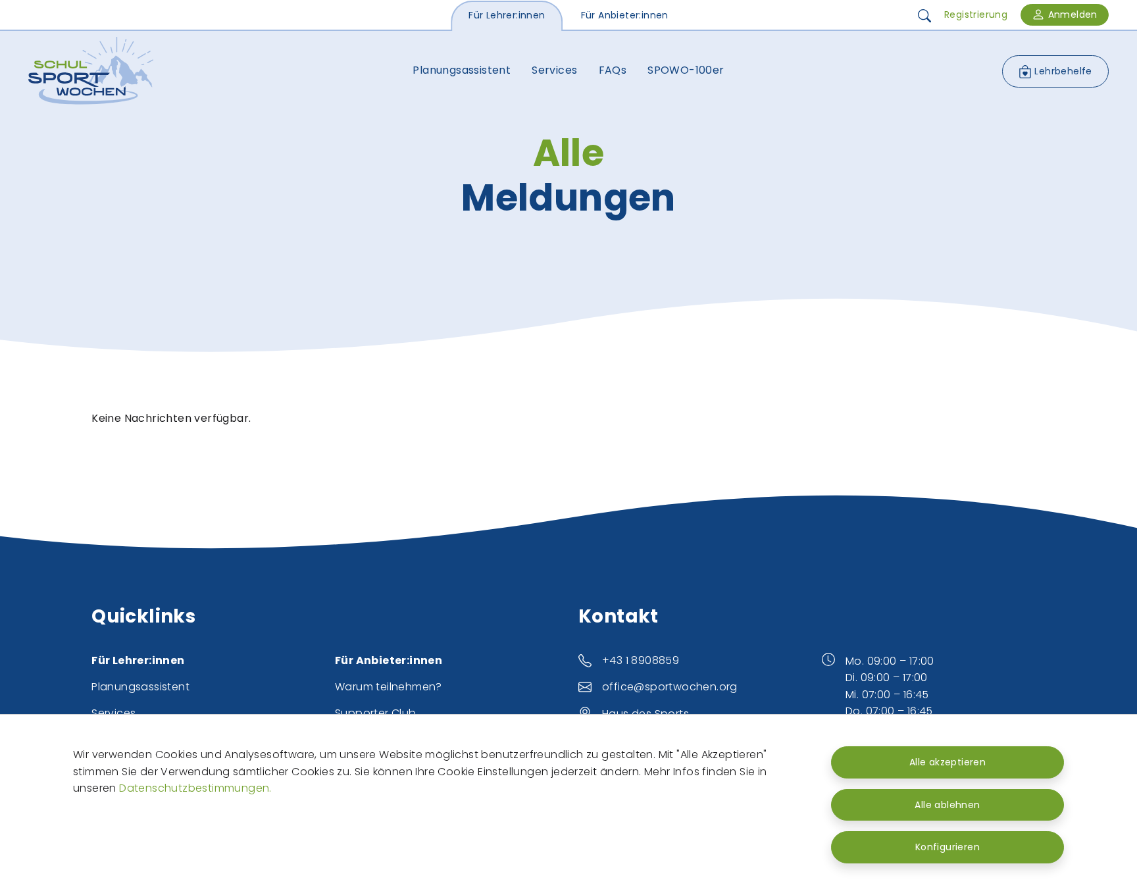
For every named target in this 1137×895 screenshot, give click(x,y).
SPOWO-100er (685, 70)
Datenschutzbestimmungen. (195, 788)
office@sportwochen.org (670, 686)
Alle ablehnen (947, 804)
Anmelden (1071, 14)
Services (554, 70)
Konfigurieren (947, 847)
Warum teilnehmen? (388, 686)
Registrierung (975, 14)
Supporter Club (376, 713)
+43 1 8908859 (640, 660)
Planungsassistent (462, 70)
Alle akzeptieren (947, 762)
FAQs (613, 70)
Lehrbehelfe (1062, 71)
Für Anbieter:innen (625, 15)
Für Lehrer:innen (506, 15)
